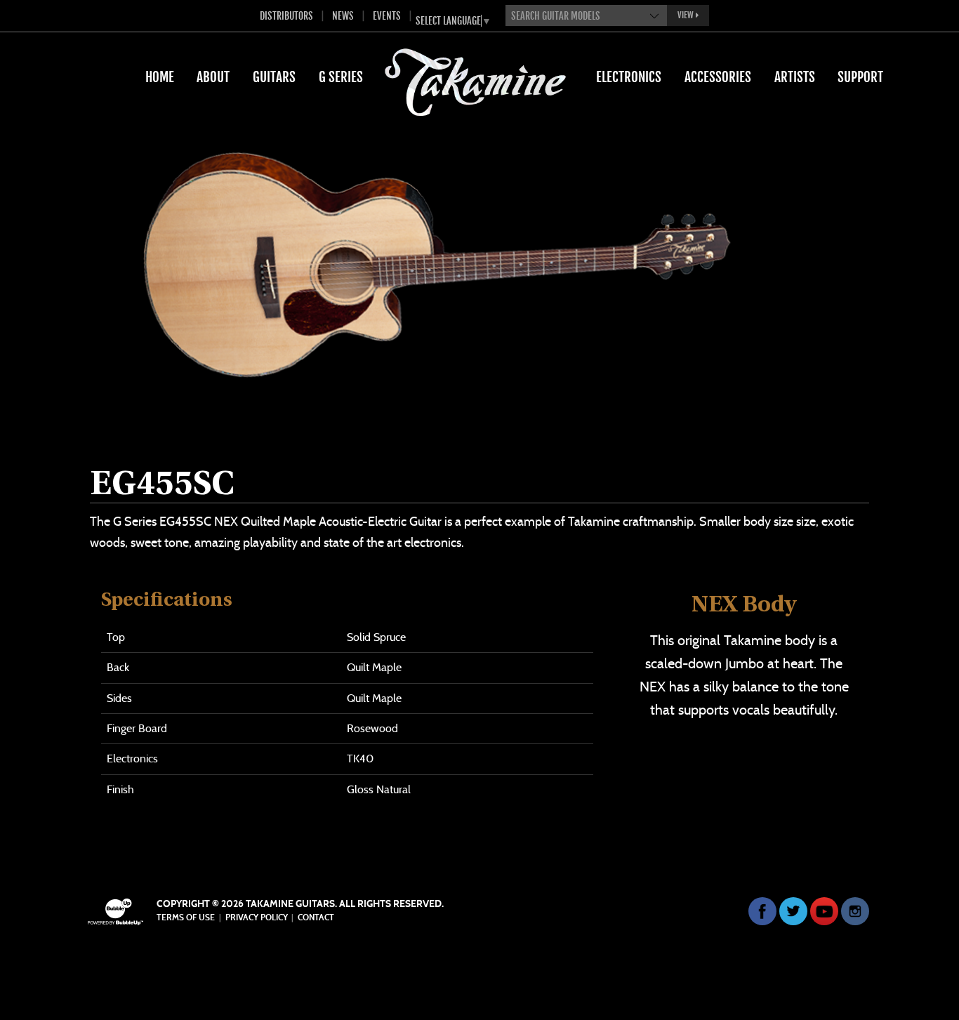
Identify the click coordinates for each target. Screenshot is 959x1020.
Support (860, 77)
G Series (341, 77)
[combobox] (586, 15)
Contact (316, 917)
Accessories (717, 77)
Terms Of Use (186, 917)
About (213, 77)
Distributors (286, 16)
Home (159, 77)
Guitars (274, 77)
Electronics (628, 77)
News (343, 16)
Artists (794, 77)
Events (387, 16)
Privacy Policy (256, 917)
